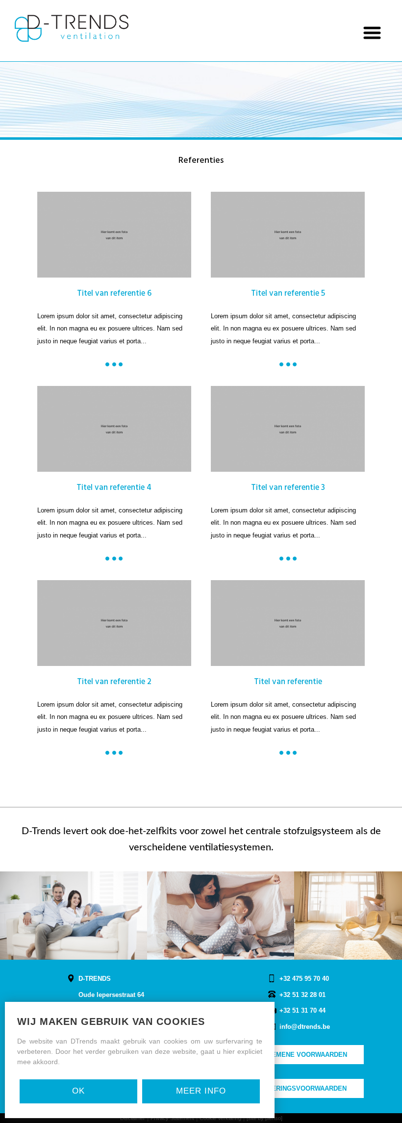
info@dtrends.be (304, 1026)
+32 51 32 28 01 (302, 994)
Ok (78, 1091)
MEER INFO (201, 1091)
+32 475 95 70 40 (304, 978)
